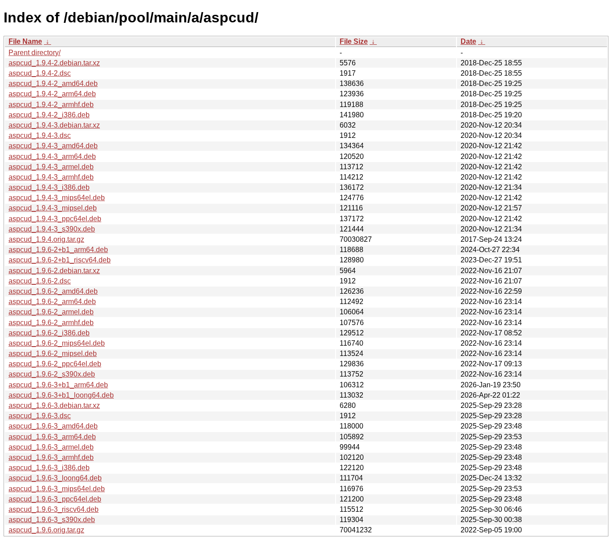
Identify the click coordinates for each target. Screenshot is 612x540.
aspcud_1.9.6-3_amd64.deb (53, 426)
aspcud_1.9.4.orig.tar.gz (46, 239)
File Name (25, 41)
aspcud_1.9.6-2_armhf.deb (51, 322)
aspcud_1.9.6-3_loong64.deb (55, 478)
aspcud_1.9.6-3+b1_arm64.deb (58, 385)
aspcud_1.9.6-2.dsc (40, 281)
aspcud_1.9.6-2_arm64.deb (52, 301)
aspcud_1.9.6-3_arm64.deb (52, 437)
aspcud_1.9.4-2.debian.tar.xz (54, 63)
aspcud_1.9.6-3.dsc (40, 416)
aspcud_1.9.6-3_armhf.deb (51, 457)
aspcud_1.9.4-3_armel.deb (51, 167)
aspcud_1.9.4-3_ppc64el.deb (55, 219)
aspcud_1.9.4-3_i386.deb (49, 187)
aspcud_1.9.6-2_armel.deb (51, 312)
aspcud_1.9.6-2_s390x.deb (52, 374)
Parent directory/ (34, 52)
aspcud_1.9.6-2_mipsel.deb (53, 353)
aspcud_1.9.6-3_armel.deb (51, 447)
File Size (354, 41)
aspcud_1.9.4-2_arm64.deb (52, 94)
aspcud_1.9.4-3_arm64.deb (52, 156)
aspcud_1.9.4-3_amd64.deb (53, 146)
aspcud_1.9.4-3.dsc (40, 135)
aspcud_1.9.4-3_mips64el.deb (57, 197)
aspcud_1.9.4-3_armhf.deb (51, 177)
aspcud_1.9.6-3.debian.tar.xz (54, 405)
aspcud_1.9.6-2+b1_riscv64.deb (60, 260)
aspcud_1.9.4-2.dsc (40, 73)
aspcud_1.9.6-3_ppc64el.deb (55, 499)
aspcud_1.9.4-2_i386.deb (49, 115)
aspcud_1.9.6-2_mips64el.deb (57, 343)
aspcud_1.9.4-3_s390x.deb (52, 229)
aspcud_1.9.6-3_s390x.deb (52, 519)
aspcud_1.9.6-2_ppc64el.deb (55, 364)
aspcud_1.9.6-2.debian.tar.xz (54, 270)
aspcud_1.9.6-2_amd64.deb (53, 291)
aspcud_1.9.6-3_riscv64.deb (54, 509)
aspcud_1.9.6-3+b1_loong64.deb (61, 395)
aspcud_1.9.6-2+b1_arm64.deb (58, 249)
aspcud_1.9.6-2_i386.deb (49, 333)
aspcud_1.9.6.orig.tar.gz (46, 530)
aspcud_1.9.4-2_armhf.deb (51, 104)
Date (468, 41)
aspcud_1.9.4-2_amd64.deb (53, 83)
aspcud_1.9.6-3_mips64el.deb (57, 489)
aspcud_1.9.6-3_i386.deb (49, 467)
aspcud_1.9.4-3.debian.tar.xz (54, 125)
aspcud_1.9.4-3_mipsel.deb (53, 208)
